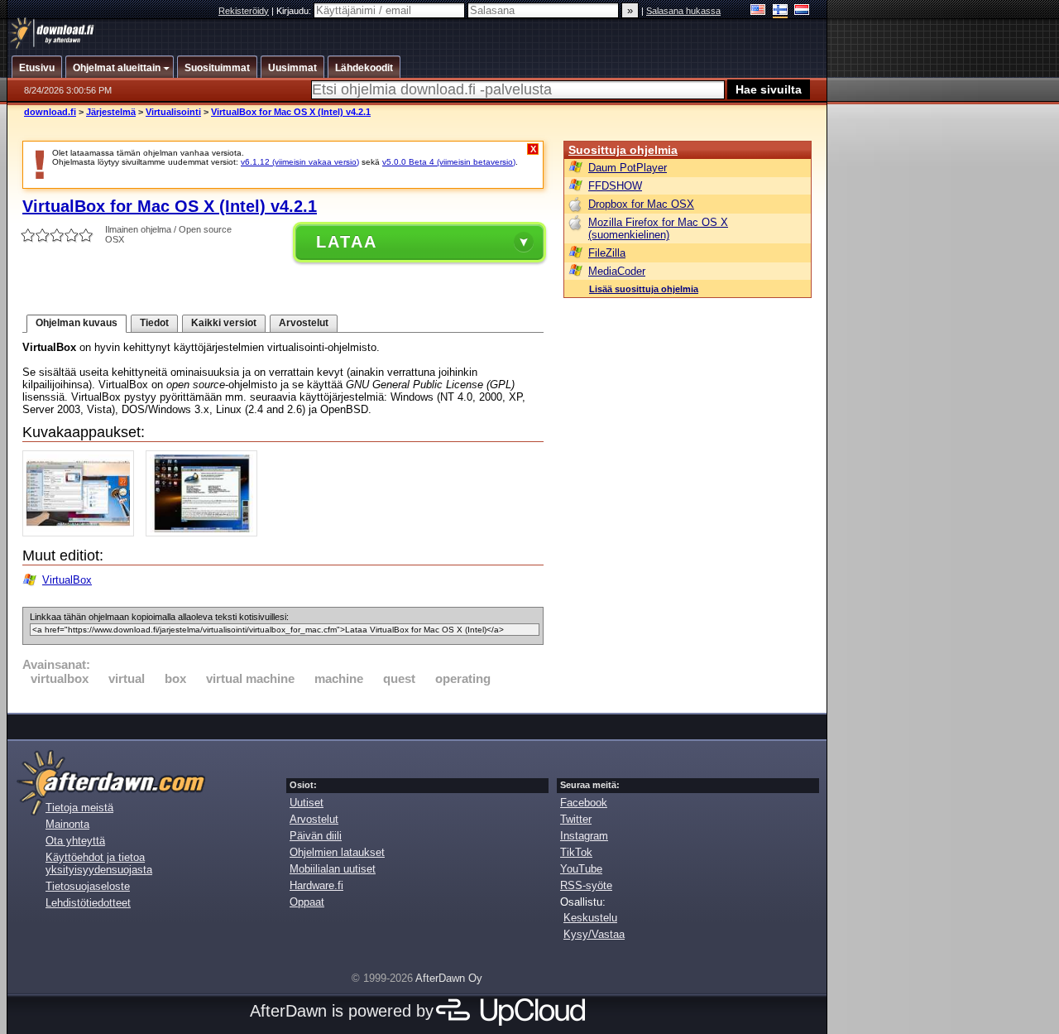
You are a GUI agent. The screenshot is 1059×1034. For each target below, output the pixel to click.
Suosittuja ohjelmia (623, 149)
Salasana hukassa (683, 11)
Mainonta (67, 824)
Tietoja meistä (79, 807)
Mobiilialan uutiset (333, 869)
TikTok (576, 852)
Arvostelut (303, 323)
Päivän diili (316, 836)
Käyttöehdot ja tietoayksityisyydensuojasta (99, 863)
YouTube (581, 869)
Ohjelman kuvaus (76, 323)
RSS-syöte (586, 885)
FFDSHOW (615, 186)
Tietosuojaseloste (88, 886)
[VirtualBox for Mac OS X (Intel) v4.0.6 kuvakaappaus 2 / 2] (206, 533)
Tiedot (154, 323)
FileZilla (606, 253)
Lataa (346, 242)
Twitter (576, 819)
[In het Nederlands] (802, 11)
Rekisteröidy (243, 11)
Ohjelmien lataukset (337, 852)
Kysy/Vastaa (594, 934)
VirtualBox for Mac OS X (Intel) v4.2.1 (291, 112)
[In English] (758, 11)
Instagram (584, 836)
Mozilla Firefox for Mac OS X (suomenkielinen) (658, 228)
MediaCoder (616, 271)
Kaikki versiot (223, 323)
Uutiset (306, 802)
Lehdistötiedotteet (88, 903)
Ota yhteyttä (75, 840)
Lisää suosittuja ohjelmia (643, 289)
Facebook (583, 802)
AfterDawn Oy (448, 978)
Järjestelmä (111, 112)
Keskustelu (590, 917)
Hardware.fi (316, 885)
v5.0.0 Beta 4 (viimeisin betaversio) (448, 161)
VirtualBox (67, 580)
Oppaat (307, 902)
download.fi (50, 112)
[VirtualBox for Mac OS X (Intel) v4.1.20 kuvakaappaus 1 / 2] (82, 533)
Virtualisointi (173, 112)
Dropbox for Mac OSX (641, 204)
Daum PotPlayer (627, 167)
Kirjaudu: (295, 11)
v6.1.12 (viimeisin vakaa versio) (300, 161)
